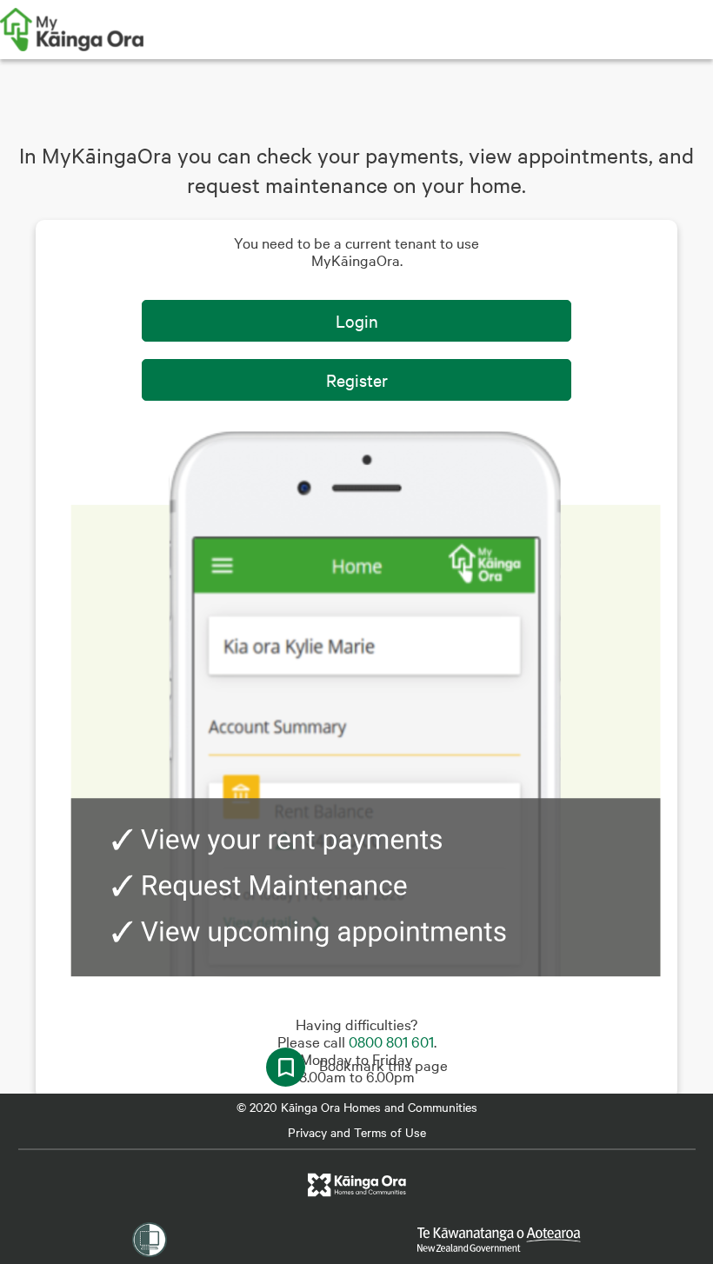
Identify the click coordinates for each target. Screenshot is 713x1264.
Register (357, 379)
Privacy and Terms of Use (357, 1132)
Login (357, 320)
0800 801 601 (391, 1041)
